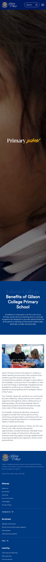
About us (5, 488)
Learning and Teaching (9, 553)
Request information (9, 524)
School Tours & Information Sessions (14, 527)
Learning (5, 495)
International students (9, 534)
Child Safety (6, 501)
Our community (7, 498)
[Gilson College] (9, 5)
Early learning (6, 556)
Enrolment (5, 491)
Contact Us (6, 512)
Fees (3, 541)
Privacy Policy (7, 505)
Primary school (7, 559)
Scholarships (6, 530)
